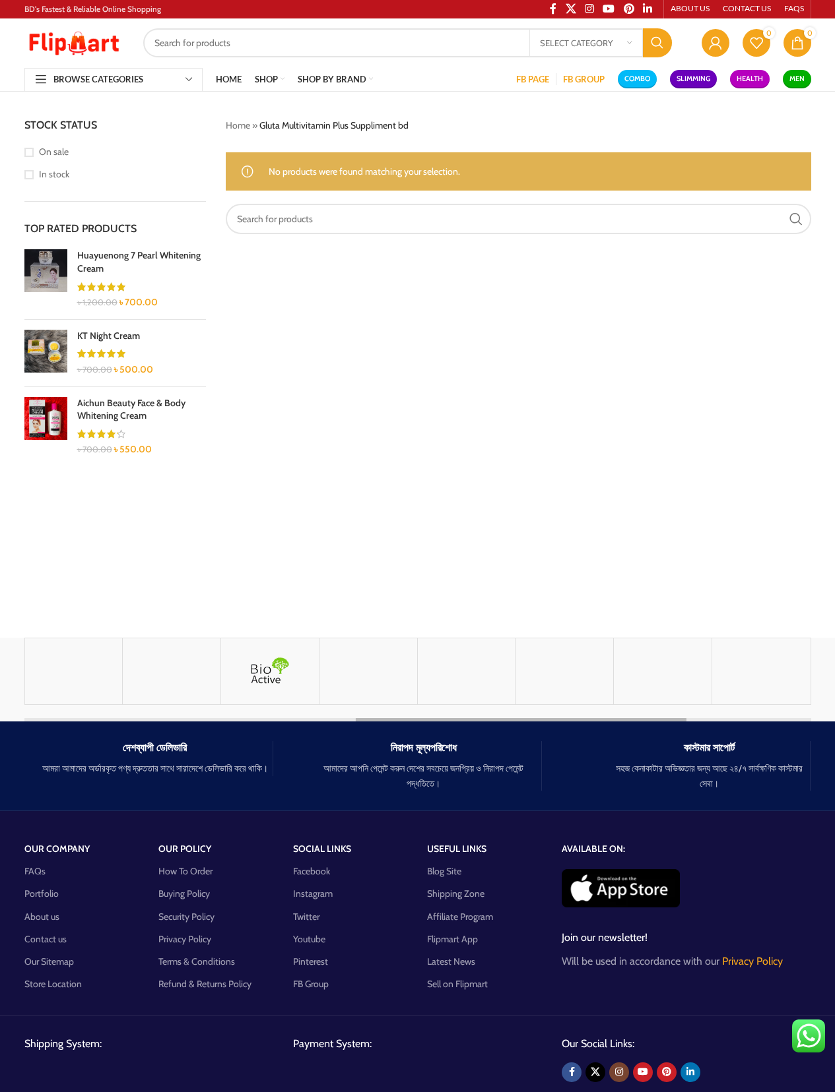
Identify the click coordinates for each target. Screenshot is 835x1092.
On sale (54, 152)
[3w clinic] (368, 671)
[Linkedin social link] (690, 1072)
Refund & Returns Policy (204, 984)
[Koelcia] (761, 671)
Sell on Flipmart (457, 984)
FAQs (35, 871)
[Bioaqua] (467, 671)
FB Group (311, 984)
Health (750, 78)
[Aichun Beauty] (171, 671)
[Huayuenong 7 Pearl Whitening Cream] (45, 279)
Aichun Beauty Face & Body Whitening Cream (131, 409)
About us (41, 917)
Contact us (45, 939)
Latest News (451, 961)
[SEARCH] (657, 42)
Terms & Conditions (196, 961)
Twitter (306, 917)
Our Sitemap (49, 961)
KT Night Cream (108, 336)
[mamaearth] (74, 671)
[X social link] (595, 1072)
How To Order (185, 871)
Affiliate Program (460, 917)
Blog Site (444, 871)
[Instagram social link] (619, 1072)
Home (238, 125)
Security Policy (186, 917)
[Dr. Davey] (564, 671)
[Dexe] (663, 671)
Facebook (311, 871)
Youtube (309, 939)
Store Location (53, 984)
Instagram (313, 893)
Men (797, 78)
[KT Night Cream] (45, 353)
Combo (637, 78)
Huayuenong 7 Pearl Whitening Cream (139, 261)
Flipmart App (452, 939)
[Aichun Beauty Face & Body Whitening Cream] (45, 426)
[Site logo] (73, 41)
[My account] (715, 43)
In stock (54, 174)
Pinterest (310, 961)
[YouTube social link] (643, 1072)
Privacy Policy (184, 939)
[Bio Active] (270, 671)
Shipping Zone (455, 893)
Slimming (693, 78)
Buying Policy (184, 893)
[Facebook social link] (572, 1072)
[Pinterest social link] (667, 1072)
